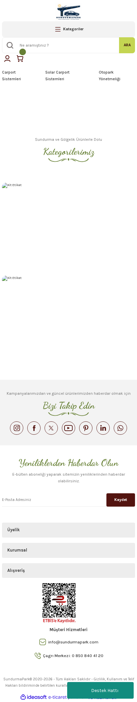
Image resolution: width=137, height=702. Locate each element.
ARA (127, 45)
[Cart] (20, 58)
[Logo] (68, 12)
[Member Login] (7, 58)
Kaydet (120, 499)
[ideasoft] (33, 697)
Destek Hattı (105, 690)
